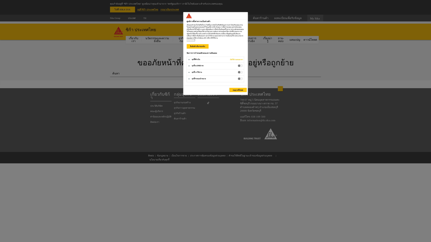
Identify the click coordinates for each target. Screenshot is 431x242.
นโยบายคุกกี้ (191, 40)
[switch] (240, 65)
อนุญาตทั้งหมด (238, 90)
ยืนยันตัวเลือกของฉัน (197, 46)
